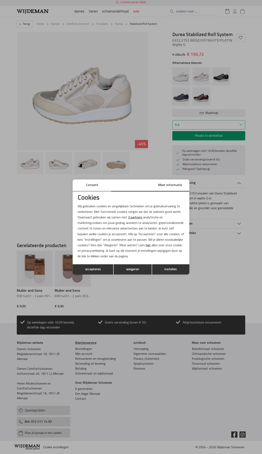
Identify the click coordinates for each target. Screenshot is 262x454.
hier (148, 245)
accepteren (93, 269)
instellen (170, 269)
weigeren (132, 269)
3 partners (135, 217)
